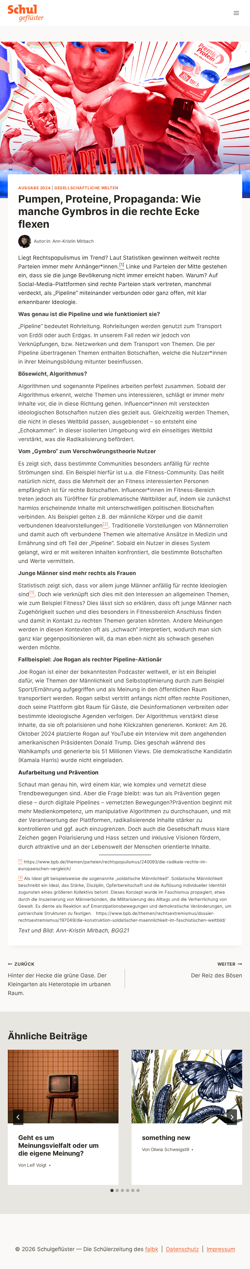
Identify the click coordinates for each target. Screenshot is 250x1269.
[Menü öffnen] (236, 13)
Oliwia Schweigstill (170, 1149)
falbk (151, 1249)
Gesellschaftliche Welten (86, 187)
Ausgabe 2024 (34, 187)
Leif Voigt (37, 1165)
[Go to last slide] (18, 1117)
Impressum (221, 1249)
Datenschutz (182, 1249)
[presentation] (63, 1087)
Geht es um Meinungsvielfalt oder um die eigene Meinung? (58, 1145)
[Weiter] (232, 1117)
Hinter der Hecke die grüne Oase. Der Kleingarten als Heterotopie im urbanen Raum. (59, 978)
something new (166, 1138)
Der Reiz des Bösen (216, 970)
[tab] (112, 1190)
